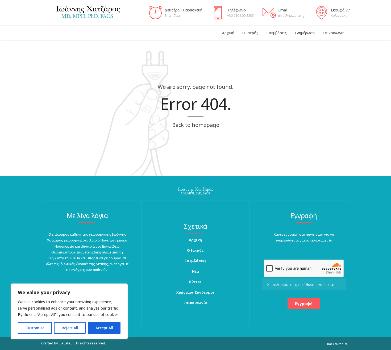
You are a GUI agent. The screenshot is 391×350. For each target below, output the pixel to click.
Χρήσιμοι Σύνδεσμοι (195, 292)
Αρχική (228, 32)
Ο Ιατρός (250, 32)
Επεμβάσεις (276, 32)
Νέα (195, 271)
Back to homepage (195, 124)
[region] (69, 311)
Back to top (335, 344)
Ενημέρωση (305, 32)
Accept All (104, 327)
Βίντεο (195, 281)
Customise (35, 327)
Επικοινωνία (333, 32)
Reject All (70, 327)
